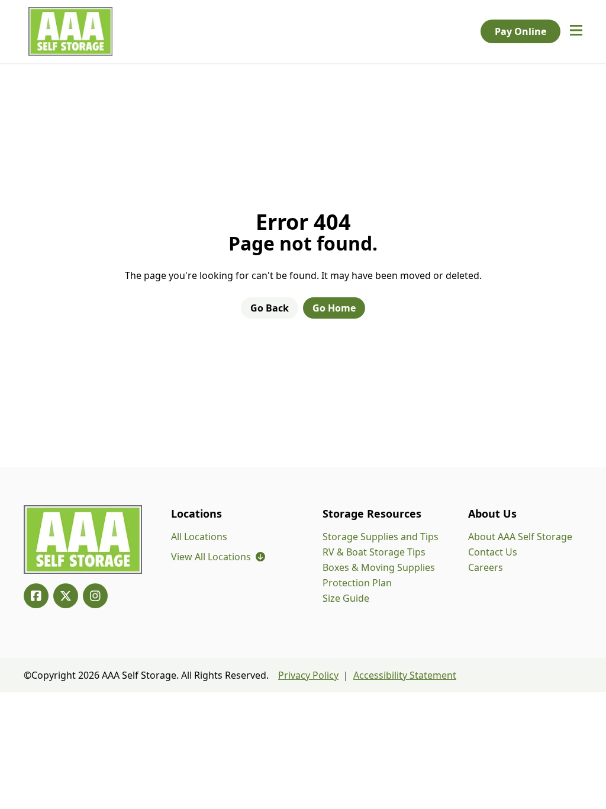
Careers (485, 567)
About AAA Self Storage (520, 536)
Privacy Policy (308, 675)
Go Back (269, 307)
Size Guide (346, 598)
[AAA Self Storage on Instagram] (95, 595)
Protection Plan (357, 582)
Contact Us (492, 551)
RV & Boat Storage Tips (374, 551)
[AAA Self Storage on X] (65, 595)
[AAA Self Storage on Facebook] (36, 595)
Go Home (334, 307)
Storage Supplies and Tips (381, 536)
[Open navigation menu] (576, 31)
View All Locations (218, 557)
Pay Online (520, 31)
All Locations (199, 536)
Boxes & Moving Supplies (379, 567)
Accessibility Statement (404, 675)
